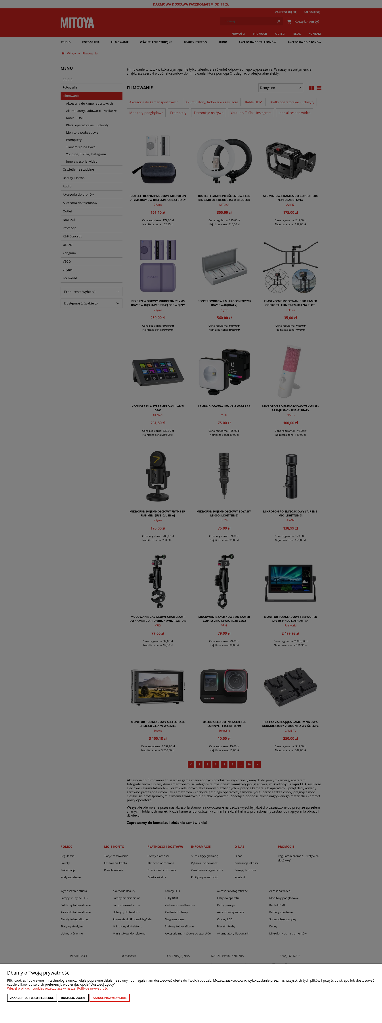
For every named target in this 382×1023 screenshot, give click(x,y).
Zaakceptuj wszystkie (110, 998)
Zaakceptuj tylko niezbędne (32, 998)
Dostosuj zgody (73, 998)
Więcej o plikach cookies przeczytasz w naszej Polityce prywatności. (58, 988)
